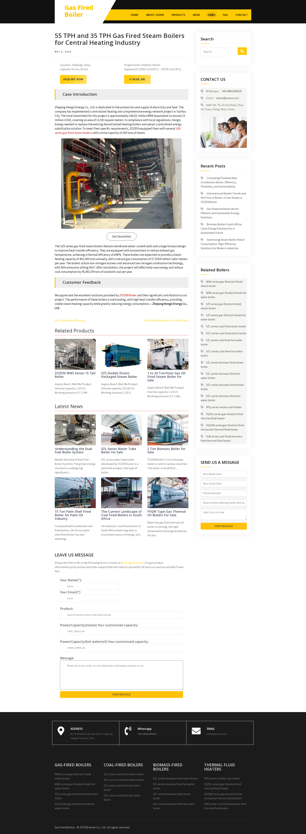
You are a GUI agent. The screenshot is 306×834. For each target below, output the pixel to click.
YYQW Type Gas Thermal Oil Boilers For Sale (166, 513)
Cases (211, 14)
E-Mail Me (137, 79)
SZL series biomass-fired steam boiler (175, 778)
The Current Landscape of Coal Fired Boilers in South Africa (121, 515)
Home (134, 14)
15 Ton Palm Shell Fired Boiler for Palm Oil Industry (73, 515)
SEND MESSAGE (121, 694)
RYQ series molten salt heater (224, 407)
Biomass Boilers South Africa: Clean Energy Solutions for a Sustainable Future (221, 228)
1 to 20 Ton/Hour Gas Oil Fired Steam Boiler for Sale (166, 376)
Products (178, 14)
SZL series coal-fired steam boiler (226, 326)
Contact (242, 14)
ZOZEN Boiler (128, 295)
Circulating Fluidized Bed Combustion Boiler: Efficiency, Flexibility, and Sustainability (219, 182)
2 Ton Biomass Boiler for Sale (166, 450)
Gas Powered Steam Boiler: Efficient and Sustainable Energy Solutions (220, 213)
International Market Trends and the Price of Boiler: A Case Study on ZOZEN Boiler (223, 198)
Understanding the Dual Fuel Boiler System (73, 450)
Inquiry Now (73, 79)
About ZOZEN (155, 14)
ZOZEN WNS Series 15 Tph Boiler (75, 375)
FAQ (225, 14)
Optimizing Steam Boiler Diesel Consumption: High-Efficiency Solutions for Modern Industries (223, 244)
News (196, 14)
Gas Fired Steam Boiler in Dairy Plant (166, 320)
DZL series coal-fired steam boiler (226, 333)
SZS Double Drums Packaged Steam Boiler (119, 375)
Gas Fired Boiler (78, 11)
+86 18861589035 (231, 91)
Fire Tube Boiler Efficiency (70, 320)
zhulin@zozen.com (133, 563)
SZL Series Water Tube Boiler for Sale (118, 450)
